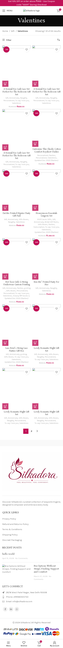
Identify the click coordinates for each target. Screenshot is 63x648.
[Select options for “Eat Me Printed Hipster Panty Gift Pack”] (5, 208)
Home (5, 31)
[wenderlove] (15, 443)
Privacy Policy (9, 519)
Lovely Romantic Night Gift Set (46, 349)
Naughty (23, 98)
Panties (52, 155)
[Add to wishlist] (26, 49)
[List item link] (31, 597)
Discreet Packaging (12, 540)
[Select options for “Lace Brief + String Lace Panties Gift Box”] (5, 343)
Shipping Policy (10, 534)
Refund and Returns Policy (15, 524)
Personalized (9, 100)
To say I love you (22, 100)
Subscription (38, 227)
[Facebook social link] (5, 609)
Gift (13, 31)
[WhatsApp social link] (17, 609)
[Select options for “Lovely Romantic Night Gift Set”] (35, 343)
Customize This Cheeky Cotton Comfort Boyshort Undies (46, 150)
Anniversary (14, 98)
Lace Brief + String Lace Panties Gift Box (16, 349)
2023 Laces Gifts (44, 219)
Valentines (16, 103)
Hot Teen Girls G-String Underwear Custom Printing (16, 283)
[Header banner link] (31, 3)
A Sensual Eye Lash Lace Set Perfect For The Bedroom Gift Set (16, 92)
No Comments (21, 558)
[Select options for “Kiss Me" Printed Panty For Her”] (35, 276)
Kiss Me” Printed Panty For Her (46, 283)
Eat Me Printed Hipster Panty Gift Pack (16, 214)
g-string (27, 288)
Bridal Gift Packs (52, 222)
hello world (8, 554)
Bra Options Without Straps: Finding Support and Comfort (46, 568)
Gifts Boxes (23, 219)
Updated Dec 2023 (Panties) (46, 160)
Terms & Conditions (12, 529)
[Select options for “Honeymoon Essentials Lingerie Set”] (35, 208)
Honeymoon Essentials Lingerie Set (46, 214)
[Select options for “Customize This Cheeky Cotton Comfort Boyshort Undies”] (35, 144)
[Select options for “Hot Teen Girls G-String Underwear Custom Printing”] (5, 276)
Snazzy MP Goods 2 (21, 296)
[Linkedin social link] (11, 609)
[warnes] (47, 443)
